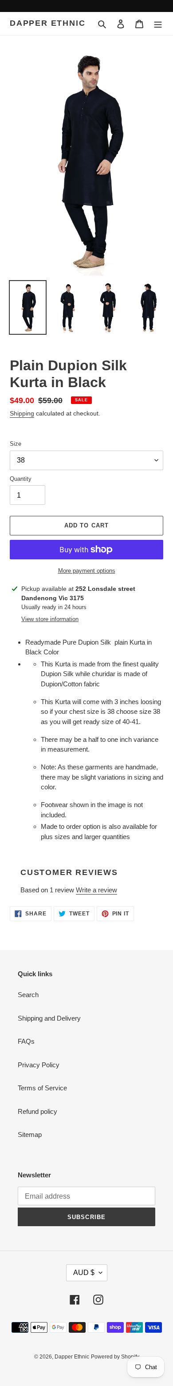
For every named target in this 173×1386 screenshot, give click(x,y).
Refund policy (37, 1111)
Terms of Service (42, 1088)
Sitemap (30, 1134)
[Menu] (158, 23)
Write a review (96, 890)
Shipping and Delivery (49, 1018)
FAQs (26, 1041)
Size (15, 443)
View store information (50, 619)
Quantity (20, 478)
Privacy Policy (38, 1065)
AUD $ (83, 1272)
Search (28, 994)
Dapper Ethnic (47, 23)
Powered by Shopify (115, 1357)
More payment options (86, 570)
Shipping (22, 413)
